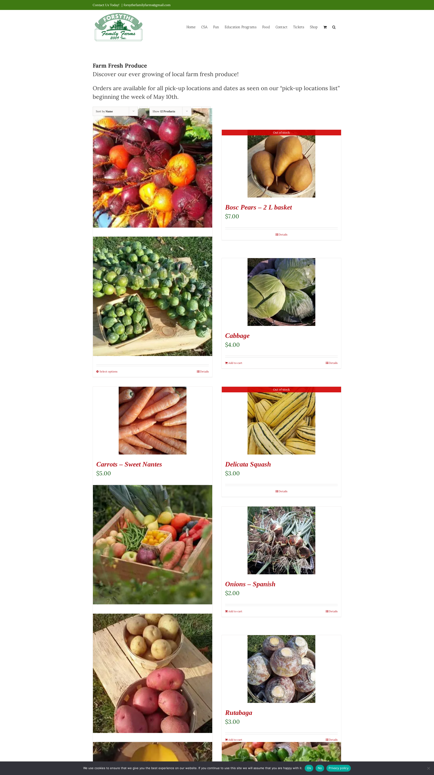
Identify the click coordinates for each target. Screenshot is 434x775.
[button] (334, 26)
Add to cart (235, 363)
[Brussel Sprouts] (152, 296)
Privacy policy (339, 768)
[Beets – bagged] (152, 168)
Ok (309, 768)
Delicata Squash (248, 464)
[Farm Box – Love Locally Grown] (152, 544)
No (320, 768)
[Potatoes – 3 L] (152, 673)
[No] (428, 768)
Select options (108, 371)
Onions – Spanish (250, 584)
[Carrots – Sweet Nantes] (152, 421)
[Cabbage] (281, 292)
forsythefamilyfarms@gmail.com (147, 5)
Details (283, 234)
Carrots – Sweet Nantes (129, 464)
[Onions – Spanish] (281, 540)
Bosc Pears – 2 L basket (258, 207)
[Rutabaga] (281, 669)
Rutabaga (238, 712)
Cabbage (237, 335)
